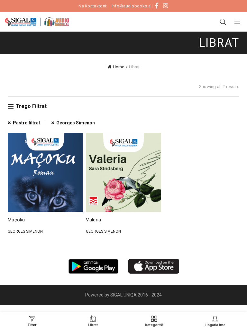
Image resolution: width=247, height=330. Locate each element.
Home (118, 66)
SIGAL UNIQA (124, 294)
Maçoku (16, 220)
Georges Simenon (75, 122)
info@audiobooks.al (131, 6)
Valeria (93, 220)
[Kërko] (223, 22)
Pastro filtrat (26, 122)
